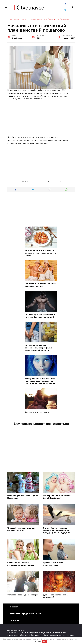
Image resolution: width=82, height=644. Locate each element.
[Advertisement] (41, 118)
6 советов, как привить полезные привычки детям (20, 564)
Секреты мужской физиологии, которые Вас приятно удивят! (40, 316)
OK (44, 641)
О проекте (15, 607)
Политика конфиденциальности (25, 614)
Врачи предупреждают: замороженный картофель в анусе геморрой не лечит (38, 347)
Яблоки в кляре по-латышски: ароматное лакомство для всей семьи (40, 252)
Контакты (14, 621)
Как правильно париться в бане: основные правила (40, 285)
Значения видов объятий (37, 412)
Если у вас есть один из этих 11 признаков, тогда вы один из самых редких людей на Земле (40, 381)
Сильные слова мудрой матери (22, 595)
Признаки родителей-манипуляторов (53, 564)
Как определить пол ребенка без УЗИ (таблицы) (57, 497)
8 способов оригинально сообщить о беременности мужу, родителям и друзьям (56, 530)
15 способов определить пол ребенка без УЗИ (21, 529)
